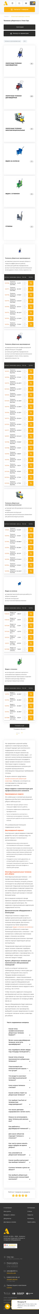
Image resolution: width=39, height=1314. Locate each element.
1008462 (7, 619)
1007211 (7, 643)
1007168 (7, 442)
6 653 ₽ (19, 717)
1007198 (7, 447)
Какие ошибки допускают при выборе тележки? (19, 1161)
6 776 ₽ (19, 483)
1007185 (7, 571)
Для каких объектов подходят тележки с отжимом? (19, 1136)
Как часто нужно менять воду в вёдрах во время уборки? (19, 1146)
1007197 (7, 371)
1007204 (7, 477)
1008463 (7, 613)
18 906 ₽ (19, 371)
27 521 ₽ (19, 377)
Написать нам (11, 1273)
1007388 (7, 717)
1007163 (7, 705)
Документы (7, 1218)
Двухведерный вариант (14, 830)
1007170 (7, 300)
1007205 (7, 483)
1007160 (7, 535)
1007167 (7, 436)
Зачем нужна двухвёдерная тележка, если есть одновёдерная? (19, 1043)
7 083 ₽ (19, 649)
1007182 (7, 553)
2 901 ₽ (19, 619)
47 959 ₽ (19, 294)
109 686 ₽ (18, 541)
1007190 (7, 306)
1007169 (7, 412)
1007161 (7, 694)
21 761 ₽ (19, 477)
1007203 (7, 389)
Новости (30, 1215)
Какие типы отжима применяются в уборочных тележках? (19, 1059)
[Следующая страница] (21, 733)
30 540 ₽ (19, 436)
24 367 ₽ (19, 389)
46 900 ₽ (19, 430)
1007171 (7, 289)
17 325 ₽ (19, 324)
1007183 (7, 559)
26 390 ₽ (19, 424)
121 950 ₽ (19, 565)
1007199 (7, 453)
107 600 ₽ (18, 559)
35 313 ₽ (19, 289)
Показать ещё (19, 725)
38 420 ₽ (19, 312)
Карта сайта (31, 1222)
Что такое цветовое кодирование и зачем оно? (19, 1111)
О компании (8, 1207)
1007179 (7, 383)
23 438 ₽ (19, 400)
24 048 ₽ (19, 318)
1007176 (7, 406)
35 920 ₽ (19, 418)
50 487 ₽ (19, 383)
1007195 (7, 459)
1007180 (7, 541)
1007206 (7, 471)
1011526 (7, 529)
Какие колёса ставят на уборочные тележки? (19, 1094)
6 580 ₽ (19, 453)
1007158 (7, 283)
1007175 (7, 312)
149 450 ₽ (18, 571)
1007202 (7, 424)
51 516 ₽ (19, 535)
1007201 (7, 394)
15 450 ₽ (19, 529)
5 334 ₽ (19, 459)
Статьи (29, 1211)
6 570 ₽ (19, 643)
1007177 (7, 430)
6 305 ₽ (19, 447)
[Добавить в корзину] (30, 283)
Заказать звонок (12, 1279)
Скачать (9, 1287)
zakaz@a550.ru (12, 1271)
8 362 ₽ (19, 471)
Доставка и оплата (10, 1222)
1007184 (7, 565)
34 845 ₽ (19, 300)
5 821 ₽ (19, 465)
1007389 (7, 649)
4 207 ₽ (19, 631)
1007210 (7, 637)
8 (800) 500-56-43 (13, 1277)
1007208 (7, 625)
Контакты (30, 1218)
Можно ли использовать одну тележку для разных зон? (19, 1119)
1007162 (7, 700)
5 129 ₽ (19, 625)
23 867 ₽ (19, 394)
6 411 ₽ (19, 283)
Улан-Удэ (10, 1257)
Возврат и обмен (9, 1215)
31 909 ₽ (19, 442)
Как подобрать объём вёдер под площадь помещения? (19, 1051)
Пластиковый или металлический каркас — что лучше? (19, 1069)
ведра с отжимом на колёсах (22, 927)
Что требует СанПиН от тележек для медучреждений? (19, 1103)
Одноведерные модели (14, 794)
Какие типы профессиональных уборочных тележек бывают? (19, 1032)
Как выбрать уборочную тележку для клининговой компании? (19, 1177)
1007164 (7, 711)
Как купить (7, 1211)
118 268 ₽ (19, 547)
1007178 (7, 294)
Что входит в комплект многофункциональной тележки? (19, 1078)
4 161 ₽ (19, 637)
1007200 (7, 400)
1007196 (7, 465)
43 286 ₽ (19, 406)
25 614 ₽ (19, 306)
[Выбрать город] (12, 3)
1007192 (7, 318)
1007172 (7, 418)
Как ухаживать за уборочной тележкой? (19, 1154)
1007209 (7, 631)
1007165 (7, 377)
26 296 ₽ (19, 694)
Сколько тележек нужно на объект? (19, 1169)
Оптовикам (31, 1207)
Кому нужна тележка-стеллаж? (19, 1087)
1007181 (7, 547)
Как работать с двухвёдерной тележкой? (19, 1128)
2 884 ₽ (19, 613)
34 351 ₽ (19, 412)
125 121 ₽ (19, 553)
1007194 (7, 324)
